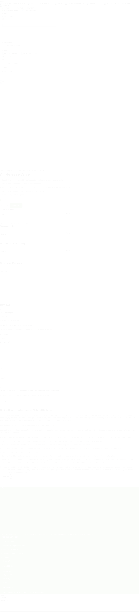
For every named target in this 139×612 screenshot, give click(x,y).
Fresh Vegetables (10, 326)
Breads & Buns (8, 337)
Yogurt (6, 333)
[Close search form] (136, 2)
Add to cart (16, 205)
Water (5, 341)
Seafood (6, 329)
